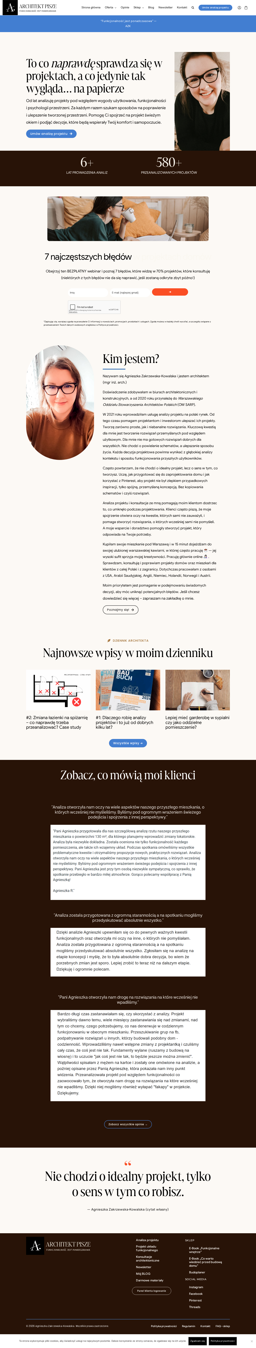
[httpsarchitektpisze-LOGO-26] (59, 1238)
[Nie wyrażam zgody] (251, 1341)
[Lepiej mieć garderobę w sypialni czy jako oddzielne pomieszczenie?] (197, 690)
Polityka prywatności (223, 1341)
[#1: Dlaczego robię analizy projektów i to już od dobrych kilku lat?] (128, 690)
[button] (193, 7)
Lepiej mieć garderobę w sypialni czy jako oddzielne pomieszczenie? (197, 722)
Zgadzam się (197, 1341)
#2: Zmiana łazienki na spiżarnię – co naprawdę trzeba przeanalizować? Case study (57, 722)
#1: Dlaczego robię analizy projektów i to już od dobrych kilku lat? (124, 722)
